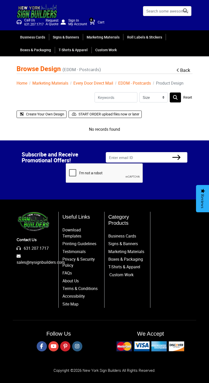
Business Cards (122, 236)
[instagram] (77, 346)
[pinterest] (65, 346)
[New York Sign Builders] (37, 11)
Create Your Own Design (45, 114)
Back (185, 70)
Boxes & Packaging (125, 259)
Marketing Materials (126, 251)
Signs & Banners (123, 243)
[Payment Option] (150, 346)
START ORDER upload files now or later (109, 114)
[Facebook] (42, 346)
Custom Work (121, 275)
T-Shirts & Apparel (124, 267)
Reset (187, 97)
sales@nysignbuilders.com (41, 262)
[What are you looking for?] (175, 97)
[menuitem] (33, 36)
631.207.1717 (36, 248)
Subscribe (176, 157)
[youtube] (53, 346)
